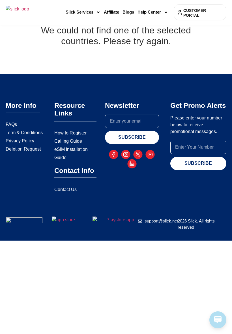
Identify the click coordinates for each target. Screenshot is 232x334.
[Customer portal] (179, 12)
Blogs (128, 12)
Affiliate (111, 12)
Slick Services (79, 12)
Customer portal (194, 13)
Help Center (149, 12)
